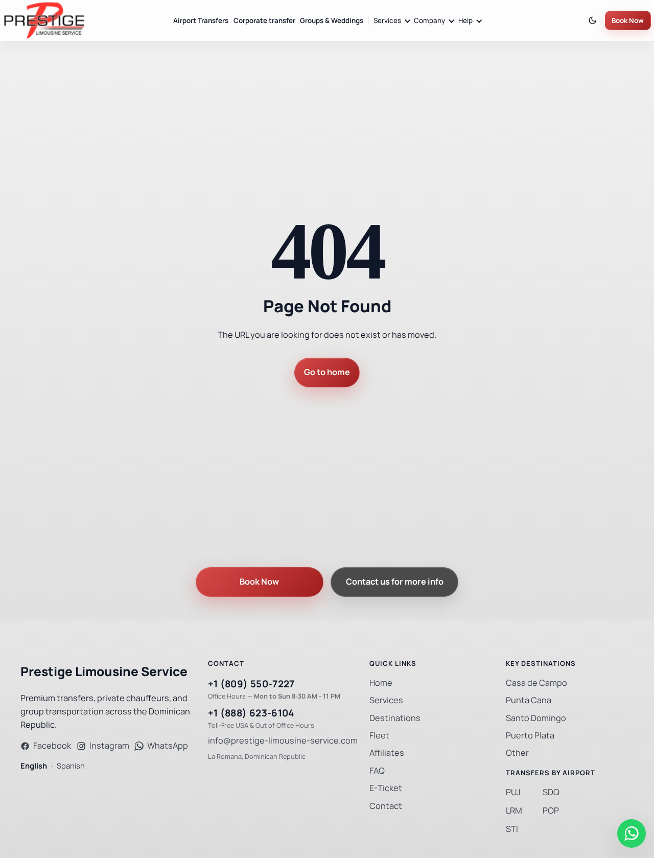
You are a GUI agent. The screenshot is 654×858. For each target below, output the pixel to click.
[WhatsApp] (631, 833)
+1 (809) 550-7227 (251, 684)
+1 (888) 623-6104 (251, 713)
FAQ (377, 771)
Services (386, 700)
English (33, 765)
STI (512, 829)
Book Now (628, 21)
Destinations (395, 718)
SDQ (551, 792)
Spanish (71, 765)
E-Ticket (385, 788)
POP (551, 811)
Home (380, 683)
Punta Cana (528, 700)
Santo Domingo (536, 718)
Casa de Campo (536, 683)
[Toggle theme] (592, 21)
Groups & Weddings (331, 21)
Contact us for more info (394, 582)
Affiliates (386, 753)
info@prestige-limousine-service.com (283, 741)
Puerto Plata (530, 735)
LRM (514, 811)
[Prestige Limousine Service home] (44, 20)
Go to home (327, 372)
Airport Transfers (200, 21)
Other (517, 753)
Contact (385, 806)
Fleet (379, 735)
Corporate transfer (264, 21)
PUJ (513, 792)
